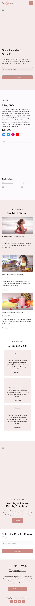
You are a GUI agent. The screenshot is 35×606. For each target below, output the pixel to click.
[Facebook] (11, 601)
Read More (5, 252)
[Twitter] (15, 601)
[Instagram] (19, 601)
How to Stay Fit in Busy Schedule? (13, 236)
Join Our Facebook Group (17, 588)
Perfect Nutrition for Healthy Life (12, 312)
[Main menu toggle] (31, 3)
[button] (3, 134)
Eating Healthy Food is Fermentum (13, 274)
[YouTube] (23, 601)
